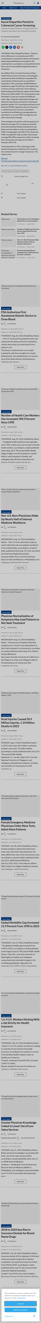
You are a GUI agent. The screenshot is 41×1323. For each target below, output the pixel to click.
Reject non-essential (20, 1310)
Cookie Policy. (21, 1298)
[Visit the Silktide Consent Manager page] (34, 1316)
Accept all (20, 1304)
